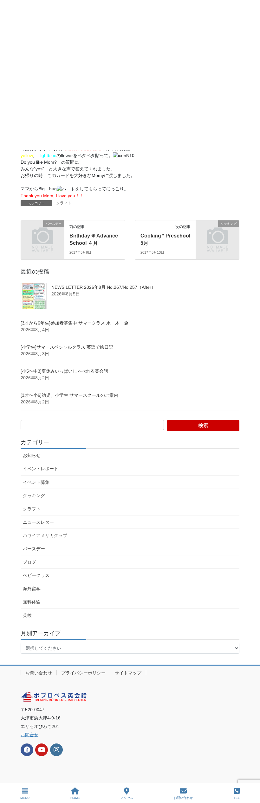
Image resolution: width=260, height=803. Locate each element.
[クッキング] (217, 233)
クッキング (34, 495)
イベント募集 (36, 482)
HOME (75, 798)
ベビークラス (36, 575)
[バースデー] (42, 233)
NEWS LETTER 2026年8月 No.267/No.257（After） (103, 287)
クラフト (63, 203)
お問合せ (29, 734)
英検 (27, 615)
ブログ (29, 562)
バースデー (34, 548)
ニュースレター (38, 522)
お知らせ (32, 455)
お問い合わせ (38, 672)
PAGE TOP (250, 774)
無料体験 (32, 601)
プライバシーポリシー (83, 672)
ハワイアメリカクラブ (45, 535)
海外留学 (32, 588)
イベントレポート (40, 468)
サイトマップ (128, 672)
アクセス (126, 798)
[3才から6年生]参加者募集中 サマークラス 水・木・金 (74, 323)
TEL (237, 798)
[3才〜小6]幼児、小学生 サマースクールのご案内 (72, 395)
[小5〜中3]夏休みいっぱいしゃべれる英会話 (64, 371)
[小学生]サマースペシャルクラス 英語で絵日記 (67, 347)
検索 (203, 425)
